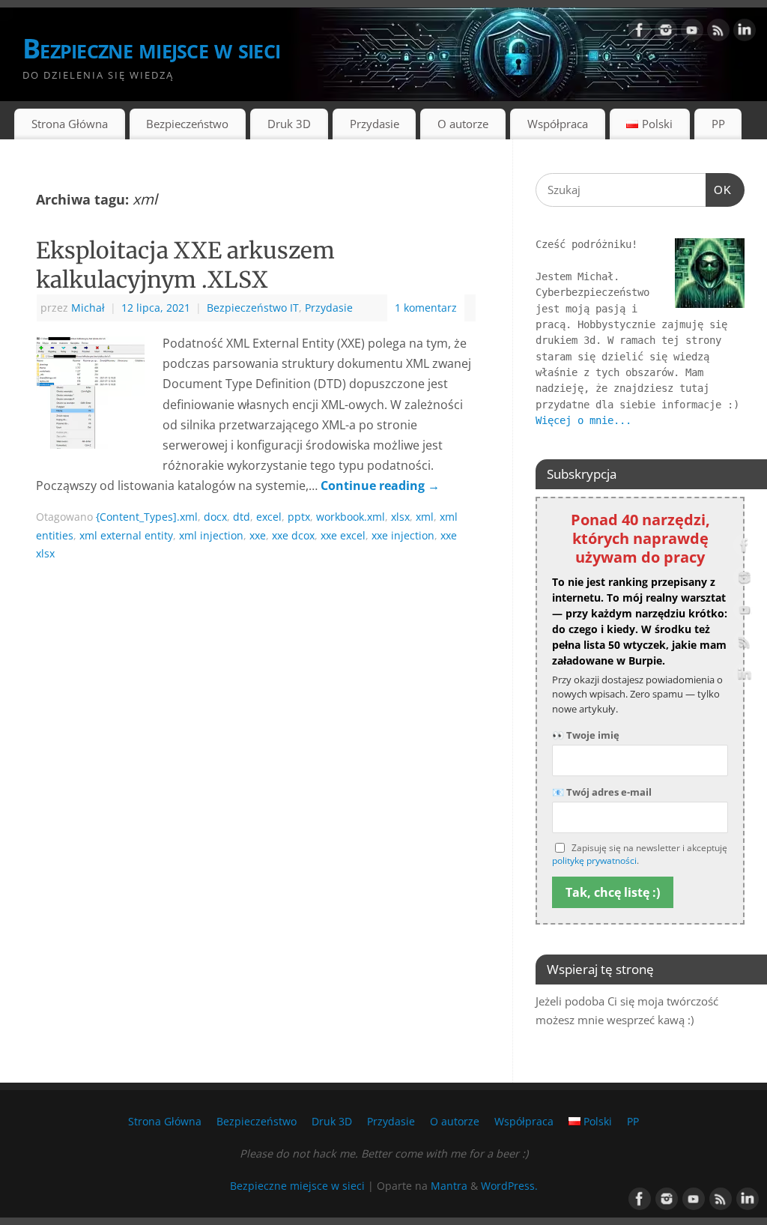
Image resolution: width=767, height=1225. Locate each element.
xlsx (400, 516)
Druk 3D (289, 123)
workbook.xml (350, 516)
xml (425, 516)
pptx (299, 516)
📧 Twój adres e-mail (602, 792)
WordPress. (509, 1186)
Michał (88, 307)
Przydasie (374, 123)
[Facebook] (639, 33)
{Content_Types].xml (147, 516)
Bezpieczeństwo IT (253, 307)
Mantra (449, 1186)
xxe (257, 535)
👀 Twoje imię (585, 735)
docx (215, 516)
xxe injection (403, 535)
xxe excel (343, 535)
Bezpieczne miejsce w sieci (151, 48)
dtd (241, 516)
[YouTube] (692, 33)
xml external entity (126, 535)
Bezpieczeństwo (187, 123)
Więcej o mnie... (583, 420)
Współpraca (557, 123)
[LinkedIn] (744, 33)
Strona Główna (69, 123)
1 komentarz (426, 307)
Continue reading (380, 485)
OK (719, 189)
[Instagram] (666, 33)
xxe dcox (293, 535)
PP (718, 123)
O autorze (462, 123)
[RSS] (718, 33)
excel (269, 516)
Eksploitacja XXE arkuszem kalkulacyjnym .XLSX (185, 265)
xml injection (211, 535)
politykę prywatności (594, 860)
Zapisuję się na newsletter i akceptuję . (639, 854)
